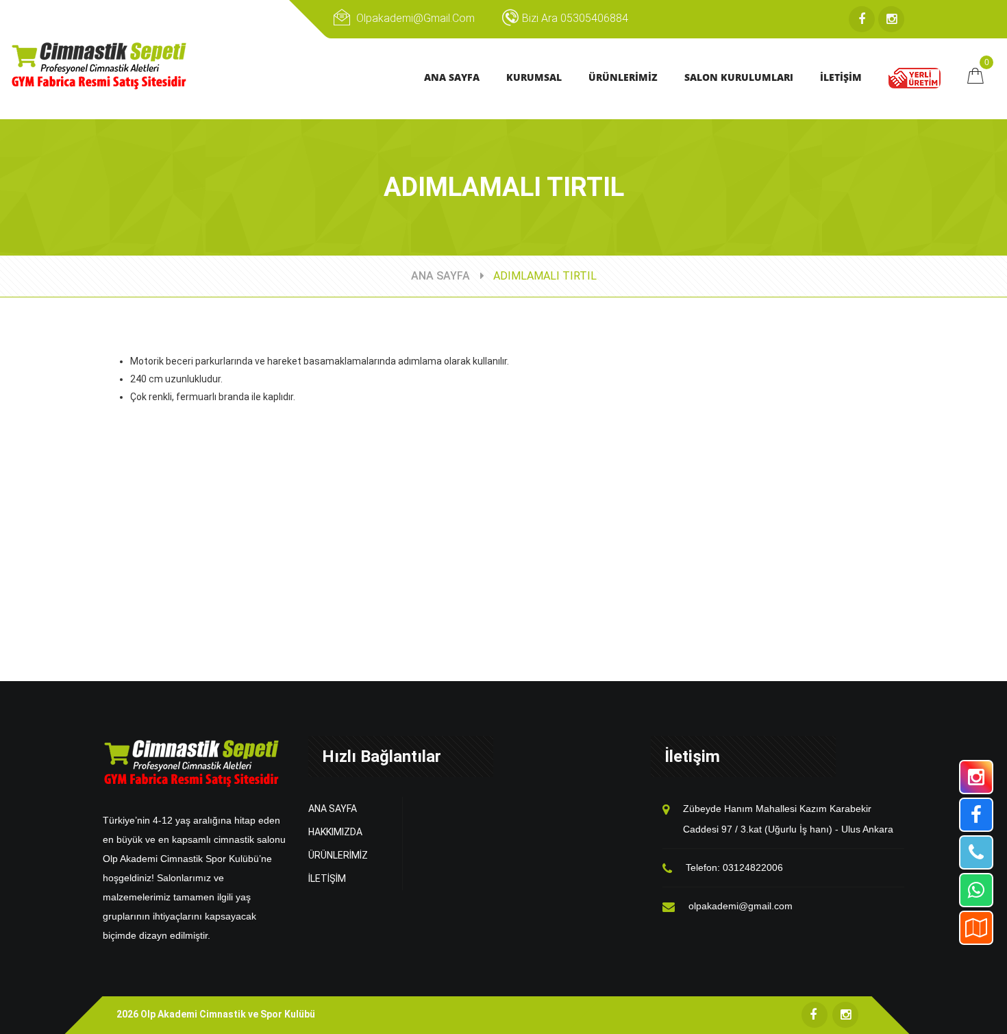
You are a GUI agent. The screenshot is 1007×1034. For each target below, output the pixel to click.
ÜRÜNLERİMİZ (338, 855)
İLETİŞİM (327, 878)
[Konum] (976, 928)
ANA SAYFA (440, 275)
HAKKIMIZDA (335, 831)
